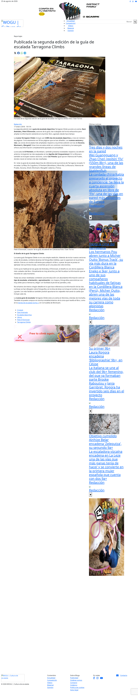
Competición (70, 23)
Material (70, 28)
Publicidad (74, 678)
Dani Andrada (22, 312)
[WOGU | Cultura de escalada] (12, 23)
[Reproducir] (90, 217)
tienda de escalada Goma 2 (28, 303)
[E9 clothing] (106, 537)
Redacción (18, 124)
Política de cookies (77, 687)
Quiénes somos (76, 680)
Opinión (71, 30)
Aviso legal (74, 690)
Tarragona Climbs (24, 322)
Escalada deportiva (24, 315)
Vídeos (70, 26)
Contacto (73, 683)
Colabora (73, 685)
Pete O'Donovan (23, 320)
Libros (19, 317)
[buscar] (135, 22)
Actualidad (71, 21)
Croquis (20, 310)
